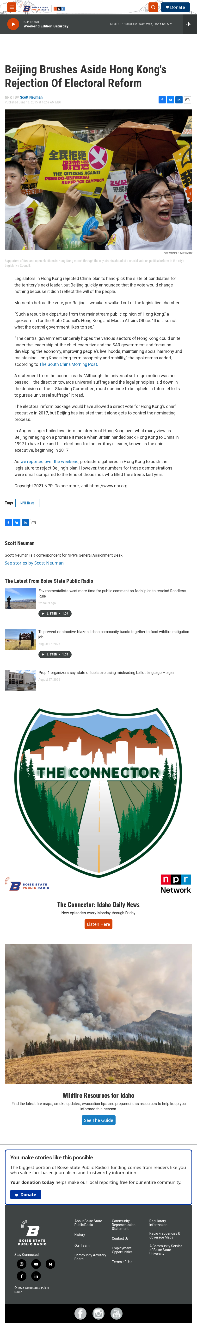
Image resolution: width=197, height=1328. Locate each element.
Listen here (98, 924)
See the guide (98, 1120)
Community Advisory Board (90, 1257)
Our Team (82, 1245)
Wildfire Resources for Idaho (98, 1095)
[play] (13, 24)
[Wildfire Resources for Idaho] (98, 1014)
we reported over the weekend (49, 461)
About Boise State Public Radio (88, 1223)
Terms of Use (122, 1262)
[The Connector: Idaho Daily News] (98, 801)
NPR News (27, 502)
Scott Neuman (31, 97)
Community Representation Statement (123, 1225)
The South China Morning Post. (68, 364)
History (79, 1235)
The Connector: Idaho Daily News (98, 904)
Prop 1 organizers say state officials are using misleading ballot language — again (106, 672)
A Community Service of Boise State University (165, 1250)
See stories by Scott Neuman (34, 563)
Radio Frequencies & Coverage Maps (164, 1235)
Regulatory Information (158, 1223)
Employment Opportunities (122, 1250)
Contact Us (120, 1238)
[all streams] (190, 24)
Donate (177, 7)
